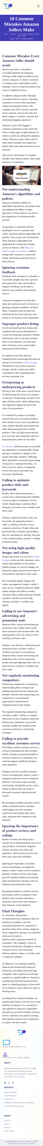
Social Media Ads (10, 1096)
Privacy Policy (9, 1131)
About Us (7, 1121)
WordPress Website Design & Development (19, 1103)
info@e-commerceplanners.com (14, 1047)
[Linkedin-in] (13, 1083)
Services (7, 1124)
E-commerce (8, 446)
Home (6, 34)
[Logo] (7, 6)
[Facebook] (5, 1083)
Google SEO (8, 1099)
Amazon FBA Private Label (13, 1106)
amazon (13, 34)
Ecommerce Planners (24, 1141)
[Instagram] (9, 1083)
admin (24, 39)
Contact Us (8, 1127)
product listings (29, 362)
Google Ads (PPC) (10, 1092)
